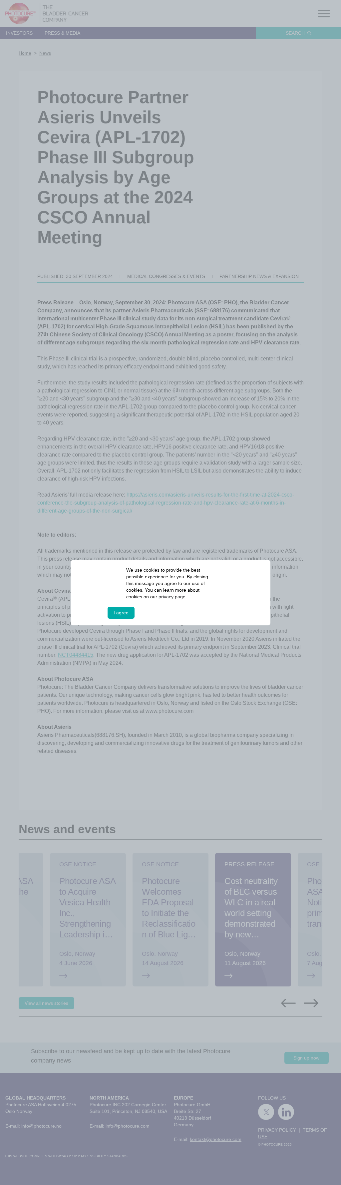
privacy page (172, 597)
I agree (121, 613)
